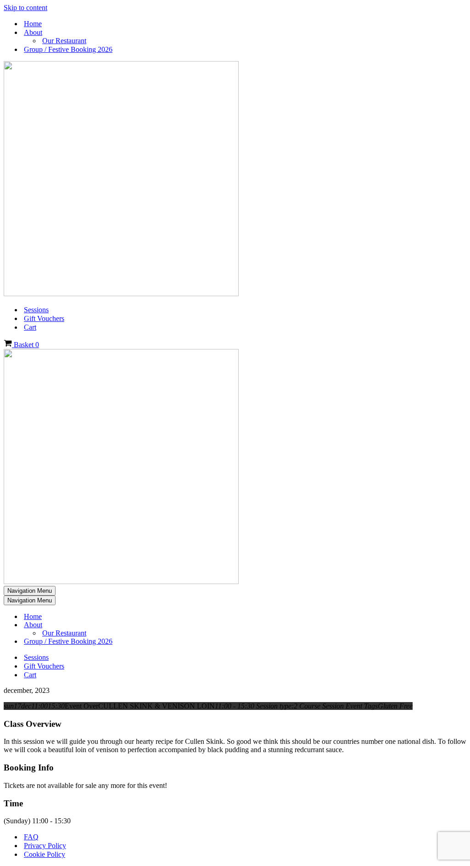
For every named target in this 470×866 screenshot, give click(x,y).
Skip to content (25, 7)
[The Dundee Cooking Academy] (121, 294)
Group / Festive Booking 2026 (68, 49)
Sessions (36, 310)
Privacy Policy (45, 845)
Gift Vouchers (44, 318)
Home (33, 24)
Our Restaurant (64, 41)
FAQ (31, 837)
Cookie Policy (44, 854)
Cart (30, 327)
